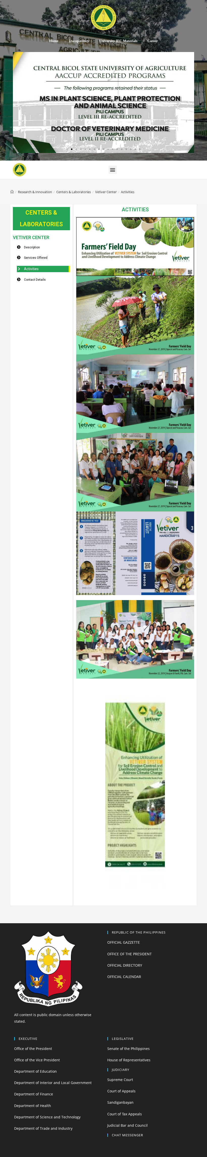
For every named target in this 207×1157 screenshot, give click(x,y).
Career (152, 41)
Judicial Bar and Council (127, 1125)
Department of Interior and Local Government (53, 1082)
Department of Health (32, 1105)
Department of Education (35, 1071)
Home (53, 41)
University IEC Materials (118, 41)
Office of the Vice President (37, 1060)
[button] (67, 149)
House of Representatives (128, 1060)
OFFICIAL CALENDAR (124, 976)
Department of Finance (33, 1094)
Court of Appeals (121, 1091)
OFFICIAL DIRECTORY (124, 965)
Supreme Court (120, 1079)
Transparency (78, 41)
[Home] (12, 192)
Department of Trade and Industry (43, 1128)
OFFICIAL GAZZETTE (123, 942)
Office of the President (33, 1048)
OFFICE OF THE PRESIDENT (129, 954)
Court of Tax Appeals (124, 1114)
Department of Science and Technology (47, 1117)
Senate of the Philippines (128, 1048)
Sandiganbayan (120, 1102)
